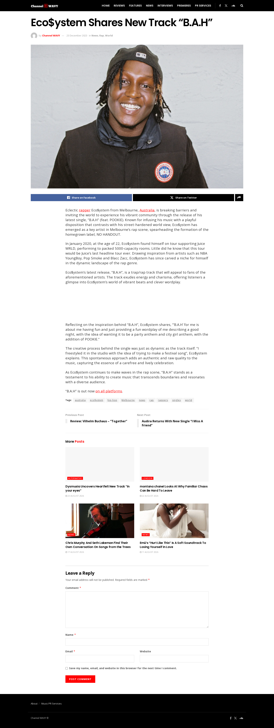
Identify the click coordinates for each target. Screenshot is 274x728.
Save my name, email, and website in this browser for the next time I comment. (123, 668)
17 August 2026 (75, 552)
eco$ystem (96, 400)
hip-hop (112, 400)
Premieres (184, 5)
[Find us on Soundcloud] (233, 5)
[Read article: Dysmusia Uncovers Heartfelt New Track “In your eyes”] (99, 464)
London (147, 478)
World (109, 35)
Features (135, 5)
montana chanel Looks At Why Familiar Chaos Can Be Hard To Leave (174, 488)
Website (145, 651)
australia (80, 400)
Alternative (75, 478)
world (188, 400)
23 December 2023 (77, 35)
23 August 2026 (75, 495)
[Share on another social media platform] (239, 197)
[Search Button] (241, 5)
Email (70, 651)
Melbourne (128, 400)
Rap (101, 35)
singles (176, 400)
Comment (73, 588)
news (142, 400)
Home (106, 5)
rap (151, 400)
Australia (147, 210)
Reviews (119, 5)
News (149, 5)
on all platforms (108, 391)
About (34, 703)
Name (70, 634)
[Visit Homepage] (44, 5)
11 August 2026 (149, 552)
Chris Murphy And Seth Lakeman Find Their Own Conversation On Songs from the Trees (97, 545)
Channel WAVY (51, 35)
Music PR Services (51, 703)
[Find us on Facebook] (220, 5)
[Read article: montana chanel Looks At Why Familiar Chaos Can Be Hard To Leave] (174, 464)
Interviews (165, 5)
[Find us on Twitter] (226, 5)
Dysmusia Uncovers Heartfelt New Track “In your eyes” (97, 488)
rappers (163, 400)
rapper (84, 210)
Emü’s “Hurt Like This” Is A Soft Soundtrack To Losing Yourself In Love (173, 545)
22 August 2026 (149, 495)
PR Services (203, 5)
